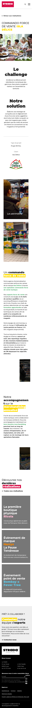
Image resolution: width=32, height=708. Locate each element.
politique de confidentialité (17, 681)
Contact (13, 690)
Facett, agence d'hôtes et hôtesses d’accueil (15, 696)
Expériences (5, 690)
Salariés (19, 690)
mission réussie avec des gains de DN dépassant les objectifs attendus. (16, 352)
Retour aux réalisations (12, 16)
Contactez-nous (10, 640)
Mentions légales (7, 693)
